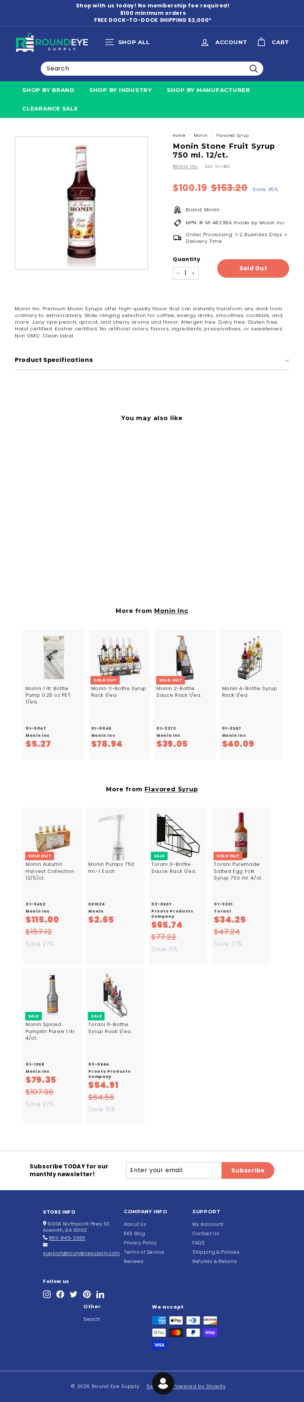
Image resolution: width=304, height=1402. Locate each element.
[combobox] (152, 69)
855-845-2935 (67, 1238)
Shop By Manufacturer (208, 89)
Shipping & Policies (215, 1252)
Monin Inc (185, 166)
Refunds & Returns (214, 1261)
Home (179, 135)
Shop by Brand (48, 89)
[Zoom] (81, 203)
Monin (201, 135)
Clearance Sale (50, 108)
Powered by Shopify (199, 1386)
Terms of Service (144, 1252)
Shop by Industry (120, 89)
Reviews (134, 1261)
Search (91, 1319)
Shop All (129, 44)
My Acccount (208, 1224)
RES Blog (134, 1233)
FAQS (198, 1243)
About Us (135, 1224)
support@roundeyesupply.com (81, 1253)
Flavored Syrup (233, 135)
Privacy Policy (140, 1243)
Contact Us (205, 1233)
